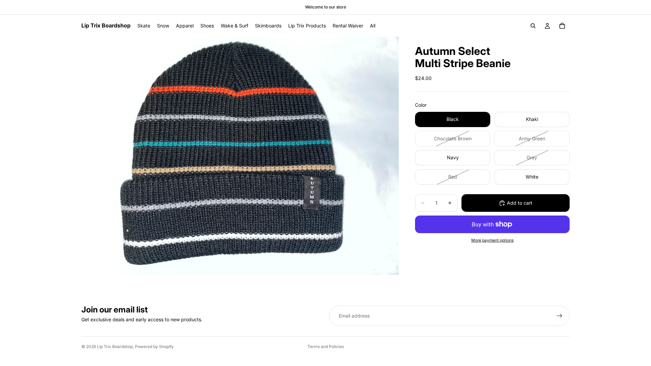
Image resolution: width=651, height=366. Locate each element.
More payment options (492, 240)
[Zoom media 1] (240, 156)
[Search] (533, 25)
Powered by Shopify (154, 346)
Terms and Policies (326, 346)
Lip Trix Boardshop (115, 346)
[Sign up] (559, 316)
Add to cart (519, 203)
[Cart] (562, 25)
